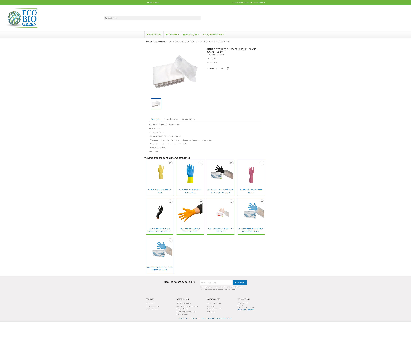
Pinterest (228, 68)
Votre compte (213, 299)
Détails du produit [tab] (171, 119)
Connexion (211, 306)
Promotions (150, 303)
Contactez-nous (152, 3)
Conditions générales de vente (187, 306)
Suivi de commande (214, 303)
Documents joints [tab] (188, 119)
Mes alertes (211, 312)
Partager (217, 68)
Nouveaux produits (152, 306)
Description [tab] (155, 119)
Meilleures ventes (152, 309)
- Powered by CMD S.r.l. (223, 318)
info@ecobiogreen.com (246, 310)
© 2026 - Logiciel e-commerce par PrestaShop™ (197, 318)
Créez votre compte (214, 309)
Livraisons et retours (184, 303)
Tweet (222, 68)
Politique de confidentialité (186, 312)
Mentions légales (182, 309)
